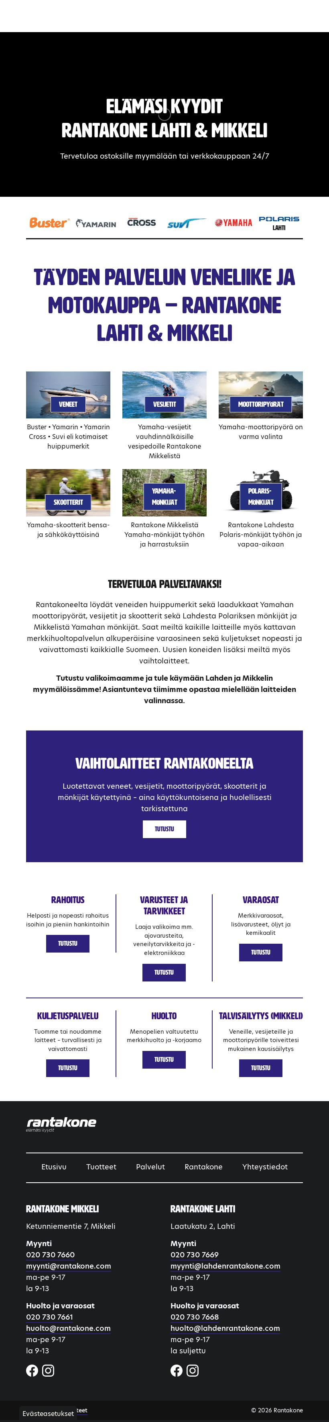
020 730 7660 (50, 1255)
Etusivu (54, 1167)
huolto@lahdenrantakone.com (225, 1328)
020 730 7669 (195, 1255)
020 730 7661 (49, 1317)
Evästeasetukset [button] (48, 1413)
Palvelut (150, 1167)
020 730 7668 (195, 1317)
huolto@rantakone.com (68, 1328)
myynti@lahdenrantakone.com (225, 1266)
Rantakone (204, 1167)
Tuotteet (101, 1167)
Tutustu (164, 829)
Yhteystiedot (265, 1167)
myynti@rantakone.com (68, 1266)
